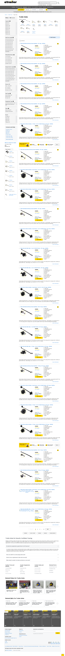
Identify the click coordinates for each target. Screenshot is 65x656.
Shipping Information (8, 633)
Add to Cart (39, 95)
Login (6, 641)
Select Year (27, 9)
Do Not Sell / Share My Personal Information (31, 646)
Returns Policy (7, 631)
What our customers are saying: (10, 142)
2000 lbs (33, 24)
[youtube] (59, 643)
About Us (7, 133)
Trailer (25, 7)
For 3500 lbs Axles (38, 573)
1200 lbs (22, 24)
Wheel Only (7, 570)
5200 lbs (56, 24)
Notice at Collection (42, 646)
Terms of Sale (49, 646)
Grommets (51, 572)
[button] (57, 586)
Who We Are (21, 630)
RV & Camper (35, 7)
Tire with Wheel (8, 568)
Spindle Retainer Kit (53, 566)
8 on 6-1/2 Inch (37, 570)
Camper (21, 570)
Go (46, 9)
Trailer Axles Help (9, 135)
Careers (20, 631)
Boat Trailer (22, 571)
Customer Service (42, 5)
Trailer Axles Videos (9, 137)
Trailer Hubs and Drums (39, 565)
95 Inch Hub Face (53, 533)
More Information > (56, 59)
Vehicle (29, 7)
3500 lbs (45, 24)
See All (57, 144)
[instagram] (57, 643)
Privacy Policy (8, 134)
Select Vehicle (21, 9)
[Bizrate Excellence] (8, 650)
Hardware (51, 570)
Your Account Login (9, 139)
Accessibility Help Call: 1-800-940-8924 (11, 646)
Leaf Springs (22, 573)
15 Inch (6, 571)
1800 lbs (28, 24)
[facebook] (52, 643)
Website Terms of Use (55, 646)
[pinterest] (54, 643)
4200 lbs (50, 24)
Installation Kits (52, 568)
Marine (40, 7)
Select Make (34, 9)
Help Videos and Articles (23, 635)
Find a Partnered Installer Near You (11, 637)
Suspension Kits (23, 568)
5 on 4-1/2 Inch (32, 533)
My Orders (49, 5)
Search (20, 636)
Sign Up (6, 642)
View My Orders (7, 630)
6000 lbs (22, 31)
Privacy (34, 633)
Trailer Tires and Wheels (9, 565)
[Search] (39, 3)
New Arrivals (50, 7)
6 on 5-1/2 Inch (37, 571)
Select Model (41, 9)
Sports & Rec (19, 7)
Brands (44, 7)
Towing (13, 7)
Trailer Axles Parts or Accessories (34, 32)
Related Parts (52, 565)
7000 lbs (28, 31)
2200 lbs (39, 24)
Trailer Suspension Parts (25, 565)
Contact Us (8, 130)
